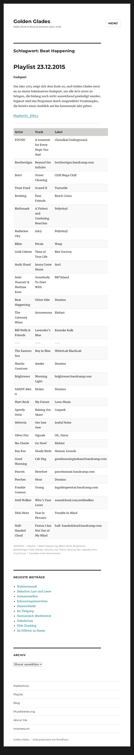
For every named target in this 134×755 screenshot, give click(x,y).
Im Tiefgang (25, 611)
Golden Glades (31, 21)
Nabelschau (25, 620)
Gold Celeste (36, 549)
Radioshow (21, 686)
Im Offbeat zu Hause (31, 630)
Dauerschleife (26, 606)
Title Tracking (26, 625)
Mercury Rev (74, 549)
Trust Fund (19, 553)
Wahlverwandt (27, 586)
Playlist (31, 546)
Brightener (79, 546)
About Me (20, 720)
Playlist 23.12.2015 (39, 66)
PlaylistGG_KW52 (25, 115)
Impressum (21, 728)
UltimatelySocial (95, 752)
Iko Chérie (60, 549)
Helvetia (49, 549)
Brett (69, 546)
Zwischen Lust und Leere (34, 591)
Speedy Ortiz (89, 549)
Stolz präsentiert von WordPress (51, 739)
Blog (16, 703)
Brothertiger (20, 549)
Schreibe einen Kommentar (45, 553)
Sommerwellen (27, 596)
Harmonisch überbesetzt (34, 616)
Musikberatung (24, 711)
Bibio (62, 546)
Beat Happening (48, 546)
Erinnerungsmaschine (32, 601)
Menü (113, 23)
